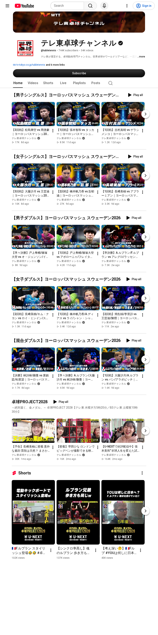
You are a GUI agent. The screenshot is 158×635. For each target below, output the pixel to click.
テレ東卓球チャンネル (24, 138)
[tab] (18, 83)
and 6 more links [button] (55, 64)
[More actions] (53, 131)
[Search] (90, 6)
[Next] (145, 114)
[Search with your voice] (104, 6)
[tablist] (79, 83)
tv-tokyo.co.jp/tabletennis (30, 64)
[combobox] (68, 5)
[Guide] (7, 5)
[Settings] (126, 5)
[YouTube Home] (24, 5)
